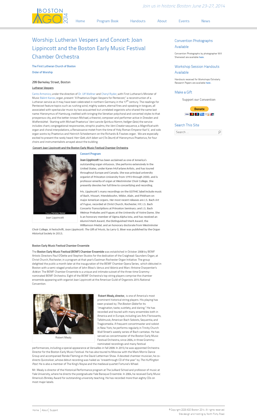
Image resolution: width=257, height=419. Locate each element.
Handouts (138, 21)
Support (54, 410)
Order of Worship (42, 72)
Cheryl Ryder (109, 94)
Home (80, 21)
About (162, 21)
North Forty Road (215, 414)
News (205, 21)
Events (184, 21)
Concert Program (90, 154)
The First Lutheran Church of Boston (54, 66)
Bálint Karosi (47, 98)
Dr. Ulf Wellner (87, 94)
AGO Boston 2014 (195, 410)
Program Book (107, 21)
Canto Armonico (41, 94)
